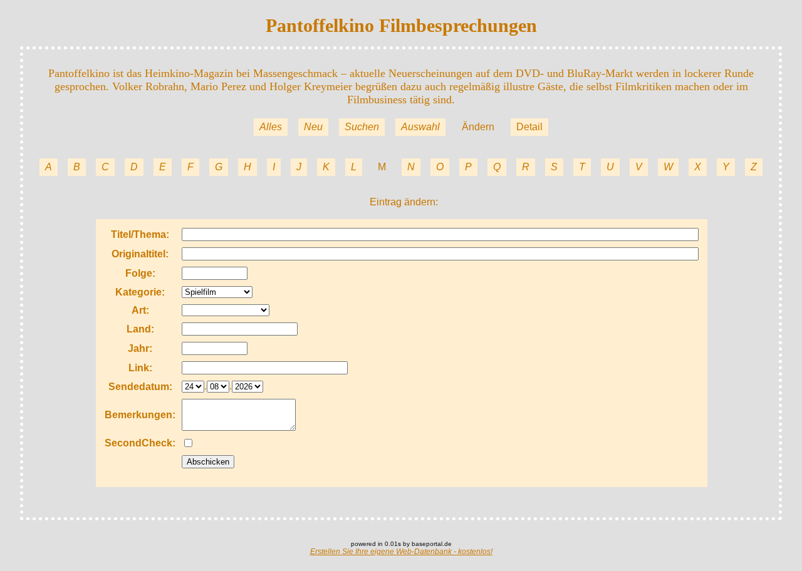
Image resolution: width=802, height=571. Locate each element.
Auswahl (420, 126)
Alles (270, 126)
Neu (313, 126)
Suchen (362, 126)
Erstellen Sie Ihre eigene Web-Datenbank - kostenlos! (401, 551)
